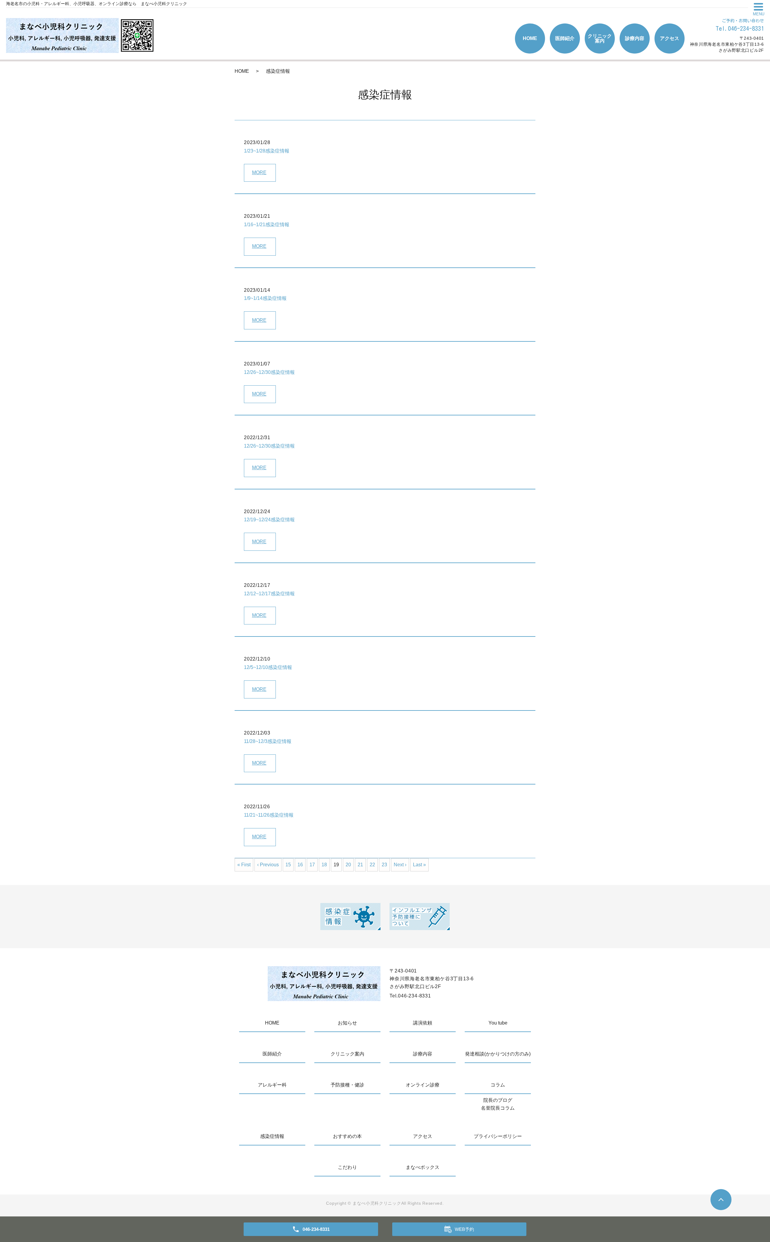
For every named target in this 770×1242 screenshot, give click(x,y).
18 (324, 864)
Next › (400, 864)
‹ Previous (268, 864)
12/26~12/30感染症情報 (269, 372)
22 (372, 864)
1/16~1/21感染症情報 (266, 224)
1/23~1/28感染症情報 (266, 150)
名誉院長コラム (498, 1108)
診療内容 (634, 38)
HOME (530, 38)
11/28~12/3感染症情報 (267, 741)
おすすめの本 (347, 1136)
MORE (259, 172)
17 (312, 864)
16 (300, 864)
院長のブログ (497, 1100)
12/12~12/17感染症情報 (269, 593)
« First (244, 864)
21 (360, 864)
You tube (497, 1022)
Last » (419, 864)
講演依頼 (422, 1022)
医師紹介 (564, 38)
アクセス (669, 38)
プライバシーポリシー (498, 1136)
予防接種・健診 (347, 1084)
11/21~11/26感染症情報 (269, 815)
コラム (498, 1084)
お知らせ (347, 1022)
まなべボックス (422, 1167)
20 (348, 864)
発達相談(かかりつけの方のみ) (498, 1053)
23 (384, 864)
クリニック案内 (600, 38)
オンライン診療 (422, 1084)
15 (288, 864)
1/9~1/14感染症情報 (265, 298)
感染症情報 (272, 1136)
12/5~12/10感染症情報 (268, 667)
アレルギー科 (272, 1084)
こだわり (347, 1167)
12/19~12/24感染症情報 (269, 519)
